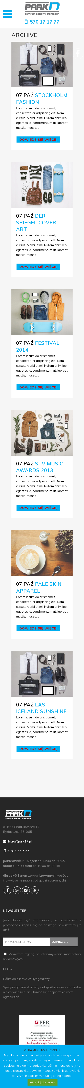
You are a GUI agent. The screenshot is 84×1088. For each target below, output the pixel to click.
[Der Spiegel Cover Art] (42, 185)
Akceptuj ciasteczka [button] (42, 1082)
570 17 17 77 (44, 22)
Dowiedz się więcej (38, 139)
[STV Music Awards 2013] (42, 433)
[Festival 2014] (42, 312)
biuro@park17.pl (19, 841)
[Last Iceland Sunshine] (42, 674)
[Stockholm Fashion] (42, 64)
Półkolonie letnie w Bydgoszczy (26, 979)
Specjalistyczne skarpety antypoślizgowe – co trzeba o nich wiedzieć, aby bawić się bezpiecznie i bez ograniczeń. (42, 992)
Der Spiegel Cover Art (36, 222)
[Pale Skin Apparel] (42, 553)
